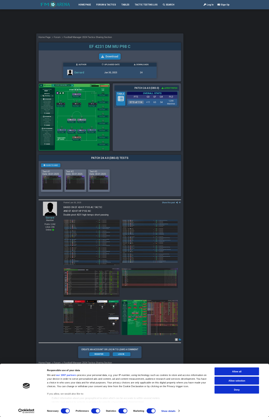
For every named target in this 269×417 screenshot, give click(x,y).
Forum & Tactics (106, 4)
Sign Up (225, 4)
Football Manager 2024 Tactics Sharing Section (88, 37)
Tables (125, 4)
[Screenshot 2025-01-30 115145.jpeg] (92, 242)
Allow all (236, 371)
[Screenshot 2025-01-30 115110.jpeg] (92, 282)
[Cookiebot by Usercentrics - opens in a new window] (26, 411)
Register (98, 354)
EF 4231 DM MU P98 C (109, 46)
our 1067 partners (66, 375)
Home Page (84, 4)
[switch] (95, 410)
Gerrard (79, 72)
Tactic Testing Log (146, 4)
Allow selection (237, 380)
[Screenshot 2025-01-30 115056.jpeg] (150, 278)
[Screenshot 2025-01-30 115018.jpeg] (150, 317)
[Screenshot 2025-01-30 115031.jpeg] (92, 317)
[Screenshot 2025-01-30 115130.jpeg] (150, 241)
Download (112, 56)
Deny (237, 389)
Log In (210, 4)
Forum (57, 37)
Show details (168, 411)
